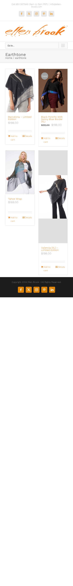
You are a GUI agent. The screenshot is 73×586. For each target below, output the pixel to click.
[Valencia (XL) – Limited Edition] (53, 196)
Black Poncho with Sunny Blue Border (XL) (52, 119)
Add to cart (14, 138)
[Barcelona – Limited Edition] (20, 90)
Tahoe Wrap (15, 198)
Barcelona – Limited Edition (20, 118)
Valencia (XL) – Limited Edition (49, 248)
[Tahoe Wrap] (20, 172)
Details (28, 136)
